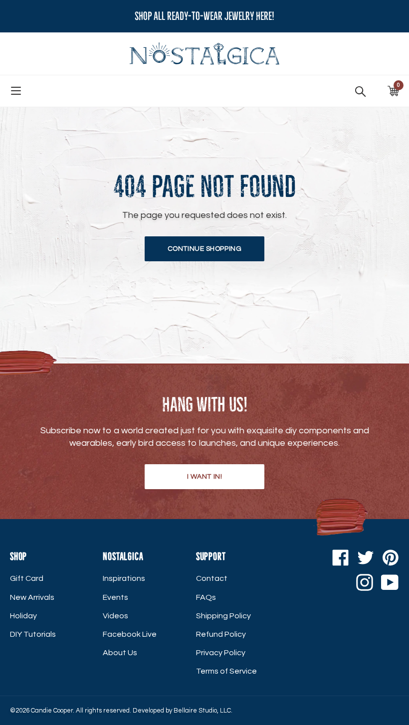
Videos (115, 616)
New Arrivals (32, 597)
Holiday (23, 616)
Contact (211, 578)
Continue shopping (205, 248)
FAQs (206, 597)
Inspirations (124, 578)
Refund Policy (221, 634)
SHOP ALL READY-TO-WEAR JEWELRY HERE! (204, 16)
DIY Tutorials (33, 634)
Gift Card (26, 578)
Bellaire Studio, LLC (202, 710)
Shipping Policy (223, 616)
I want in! (204, 476)
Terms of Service (226, 671)
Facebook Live (130, 634)
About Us (120, 653)
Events (115, 597)
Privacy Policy (220, 653)
